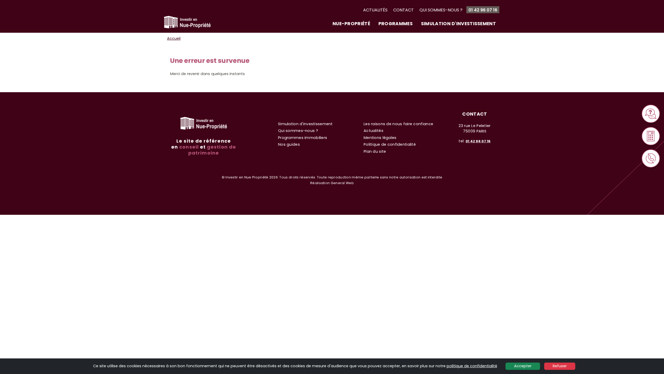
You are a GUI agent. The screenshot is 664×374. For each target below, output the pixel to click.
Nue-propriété (351, 24)
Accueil (174, 38)
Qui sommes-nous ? (440, 10)
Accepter (522, 366)
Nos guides (289, 144)
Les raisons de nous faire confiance (398, 123)
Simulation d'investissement (458, 24)
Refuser (560, 366)
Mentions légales (380, 137)
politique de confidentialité (472, 366)
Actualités (375, 10)
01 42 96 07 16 (482, 10)
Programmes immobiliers (302, 137)
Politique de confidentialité (390, 144)
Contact (403, 10)
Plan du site (375, 151)
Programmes (395, 24)
